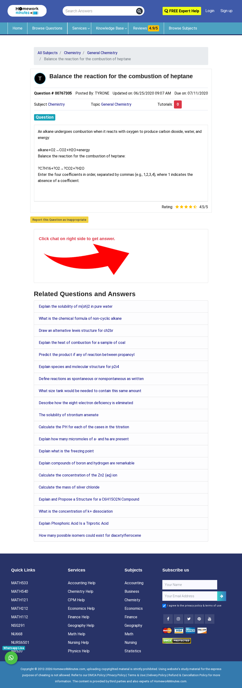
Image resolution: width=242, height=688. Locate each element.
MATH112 (19, 617)
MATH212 (19, 608)
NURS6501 (20, 642)
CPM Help (76, 600)
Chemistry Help (80, 591)
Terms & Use (136, 675)
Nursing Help (78, 642)
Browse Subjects (183, 28)
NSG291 (18, 625)
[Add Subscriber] (221, 596)
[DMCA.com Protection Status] (176, 640)
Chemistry (56, 104)
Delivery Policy (156, 675)
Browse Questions (47, 28)
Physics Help (79, 651)
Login (209, 11)
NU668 (16, 634)
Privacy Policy (116, 675)
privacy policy (193, 605)
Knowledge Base (110, 28)
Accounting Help (81, 583)
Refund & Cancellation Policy (188, 675)
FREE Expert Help (183, 11)
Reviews (145, 28)
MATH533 (19, 583)
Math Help (76, 634)
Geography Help (81, 625)
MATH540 (19, 591)
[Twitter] (189, 619)
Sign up (226, 11)
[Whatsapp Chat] (11, 657)
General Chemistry (116, 104)
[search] (139, 11)
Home (17, 28)
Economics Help (81, 608)
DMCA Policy (96, 675)
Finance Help (78, 617)
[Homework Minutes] (27, 10)
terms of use (213, 605)
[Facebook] (168, 619)
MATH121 (19, 600)
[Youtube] (199, 619)
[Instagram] (178, 619)
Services (79, 28)
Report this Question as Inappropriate (59, 219)
